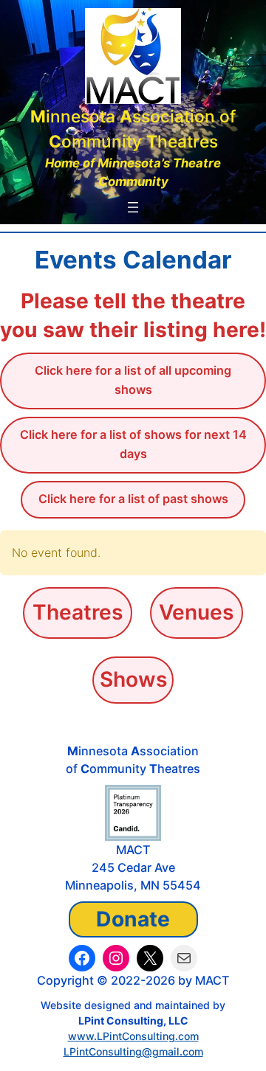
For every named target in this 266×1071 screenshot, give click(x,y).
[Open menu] (133, 207)
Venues (196, 612)
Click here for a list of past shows (133, 498)
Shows (133, 679)
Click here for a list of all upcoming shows (133, 380)
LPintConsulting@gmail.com (133, 1051)
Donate (133, 919)
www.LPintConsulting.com (133, 1036)
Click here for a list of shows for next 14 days (133, 444)
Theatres (78, 612)
